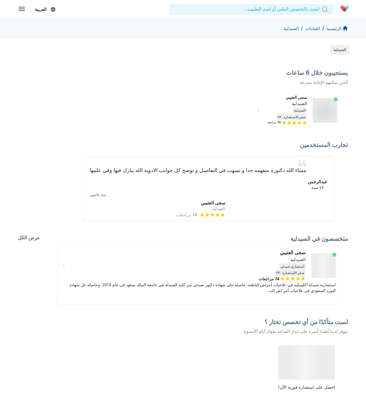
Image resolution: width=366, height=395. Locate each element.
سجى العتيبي (296, 97)
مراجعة (274, 122)
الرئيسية (334, 28)
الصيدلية (291, 28)
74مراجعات (186, 214)
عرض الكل (29, 237)
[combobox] (318, 9)
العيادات (312, 28)
